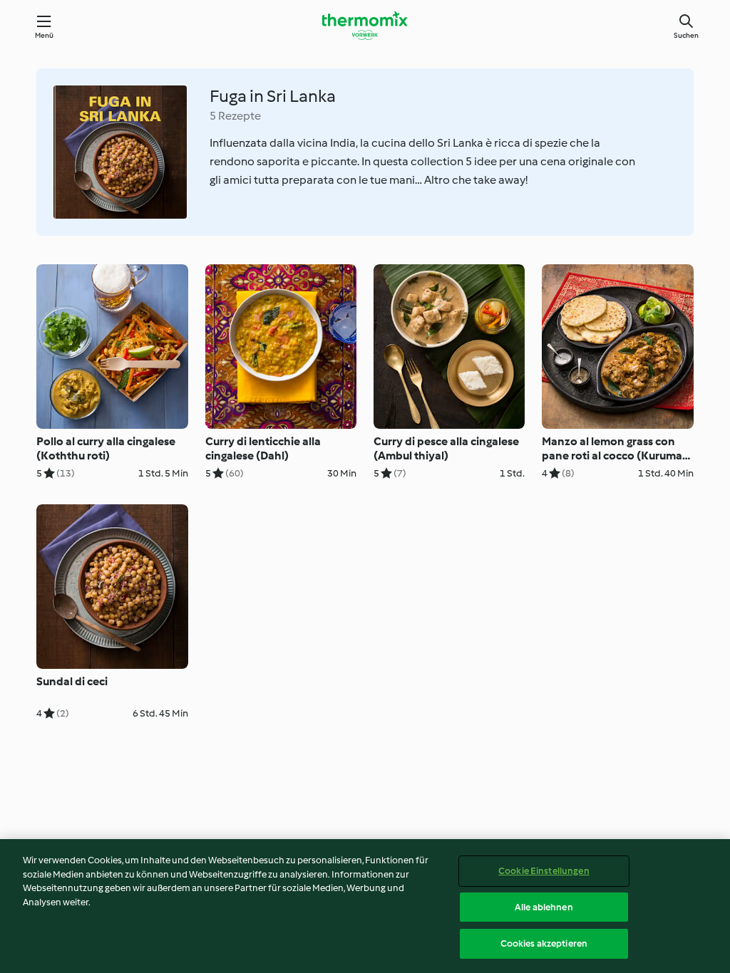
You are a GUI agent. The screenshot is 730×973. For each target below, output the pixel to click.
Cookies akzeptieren (543, 943)
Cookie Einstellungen (544, 870)
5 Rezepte (235, 116)
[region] (365, 906)
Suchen (686, 35)
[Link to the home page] (365, 25)
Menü (44, 35)
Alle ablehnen (544, 907)
